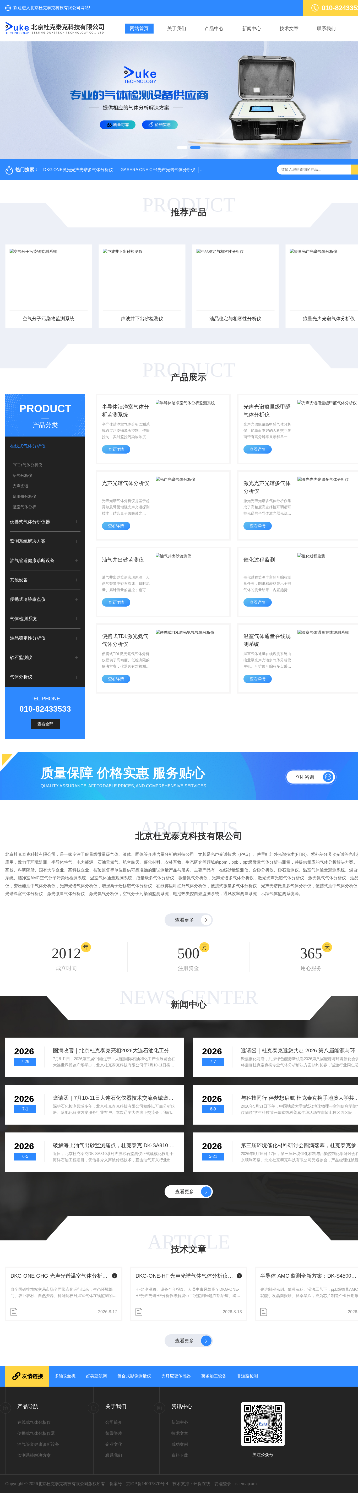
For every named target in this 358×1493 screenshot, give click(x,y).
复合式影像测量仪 (134, 1376)
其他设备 (19, 579)
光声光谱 (20, 486)
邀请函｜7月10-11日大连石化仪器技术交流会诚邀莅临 (114, 1098)
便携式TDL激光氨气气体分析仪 (125, 640)
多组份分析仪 (24, 496)
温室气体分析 (24, 507)
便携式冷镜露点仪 (28, 599)
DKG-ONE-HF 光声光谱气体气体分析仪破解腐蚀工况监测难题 (185, 1276)
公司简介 (113, 1422)
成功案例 (179, 1444)
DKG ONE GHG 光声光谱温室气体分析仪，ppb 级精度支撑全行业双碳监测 (60, 1276)
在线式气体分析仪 (28, 446)
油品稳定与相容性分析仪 (235, 318)
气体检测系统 (23, 618)
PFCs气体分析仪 (27, 465)
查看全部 (45, 724)
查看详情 (116, 449)
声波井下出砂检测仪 (142, 318)
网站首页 (139, 28)
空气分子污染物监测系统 (48, 318)
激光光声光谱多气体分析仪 (267, 487)
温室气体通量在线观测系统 (267, 640)
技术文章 (289, 28)
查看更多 (184, 920)
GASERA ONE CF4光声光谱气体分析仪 (158, 169)
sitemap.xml (246, 1483)
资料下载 (179, 1455)
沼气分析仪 (22, 475)
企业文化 (113, 1444)
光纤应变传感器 (176, 1376)
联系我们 (326, 28)
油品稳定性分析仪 (28, 638)
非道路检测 (247, 1376)
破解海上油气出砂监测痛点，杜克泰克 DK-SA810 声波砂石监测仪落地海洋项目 (114, 1145)
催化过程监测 (259, 560)
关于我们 (176, 28)
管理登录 (222, 1483)
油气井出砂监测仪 (123, 560)
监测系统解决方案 (28, 541)
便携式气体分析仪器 (30, 521)
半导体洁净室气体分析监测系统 (125, 410)
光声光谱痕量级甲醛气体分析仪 (267, 410)
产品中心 (214, 28)
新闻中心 (251, 28)
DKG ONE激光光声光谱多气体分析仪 (78, 169)
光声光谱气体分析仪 (125, 483)
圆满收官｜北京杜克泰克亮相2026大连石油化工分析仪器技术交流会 (114, 1050)
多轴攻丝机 (65, 1376)
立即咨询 (304, 777)
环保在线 (201, 1483)
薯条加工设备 (213, 1376)
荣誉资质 (113, 1433)
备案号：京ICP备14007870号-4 (138, 1483)
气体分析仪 (21, 676)
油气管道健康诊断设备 (32, 560)
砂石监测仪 (21, 657)
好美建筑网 (96, 1376)
